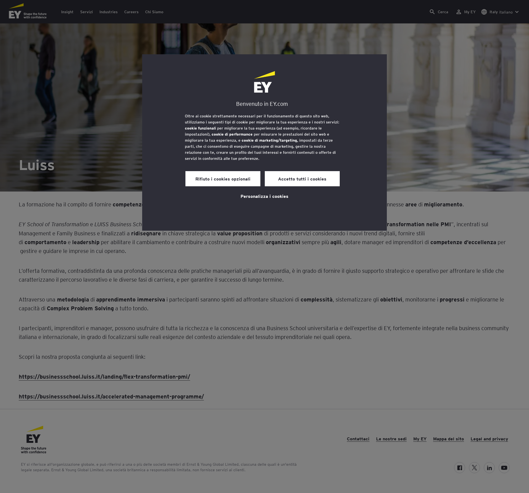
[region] (264, 142)
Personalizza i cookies (264, 196)
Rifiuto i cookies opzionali (222, 179)
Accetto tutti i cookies (302, 179)
